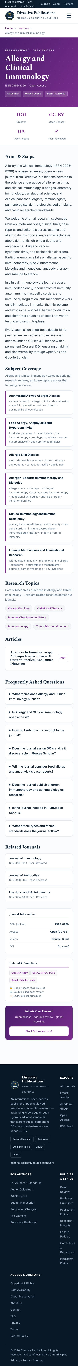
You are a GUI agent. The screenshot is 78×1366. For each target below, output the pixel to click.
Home (9, 28)
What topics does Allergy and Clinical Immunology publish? (37, 696)
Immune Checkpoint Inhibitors (27, 617)
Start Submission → (39, 1031)
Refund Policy (19, 1336)
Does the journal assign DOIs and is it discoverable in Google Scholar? (37, 750)
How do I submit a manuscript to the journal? (36, 732)
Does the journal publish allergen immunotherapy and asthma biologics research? (36, 790)
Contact (68, 3)
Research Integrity (66, 1223)
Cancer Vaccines (18, 608)
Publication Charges (23, 1209)
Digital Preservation (22, 1296)
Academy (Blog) (66, 1106)
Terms (14, 1329)
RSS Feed (66, 1126)
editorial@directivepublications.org (32, 1162)
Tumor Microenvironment (52, 626)
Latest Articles (65, 1095)
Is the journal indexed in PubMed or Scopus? (36, 810)
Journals (45, 3)
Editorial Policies (65, 1234)
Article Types (18, 1196)
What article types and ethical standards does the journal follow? (34, 828)
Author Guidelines (21, 1189)
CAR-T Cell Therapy (49, 608)
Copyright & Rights (22, 1283)
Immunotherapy (18, 626)
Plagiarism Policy (66, 1261)
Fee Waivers (18, 1215)
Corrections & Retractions (67, 1247)
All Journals (67, 1086)
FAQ (13, 1316)
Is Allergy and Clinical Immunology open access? (35, 714)
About (56, 3)
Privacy (15, 1322)
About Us (16, 1303)
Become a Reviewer (23, 1222)
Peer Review (65, 1189)
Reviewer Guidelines (66, 1201)
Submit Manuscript (22, 1202)
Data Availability (20, 1289)
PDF (62, 658)
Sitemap (38, 1360)
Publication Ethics (67, 1212)
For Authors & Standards (25, 1182)
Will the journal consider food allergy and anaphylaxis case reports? (37, 769)
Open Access (65, 1117)
